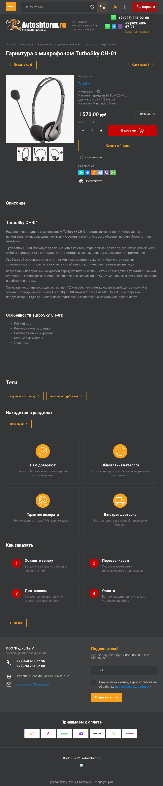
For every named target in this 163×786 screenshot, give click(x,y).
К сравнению (93, 157)
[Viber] (106, 172)
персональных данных (132, 686)
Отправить (103, 697)
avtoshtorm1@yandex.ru (33, 684)
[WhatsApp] (113, 172)
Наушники (27, 44)
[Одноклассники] (94, 172)
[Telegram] (100, 172)
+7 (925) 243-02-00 (133, 18)
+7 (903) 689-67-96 (136, 25)
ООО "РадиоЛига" (20, 648)
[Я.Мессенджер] (81, 172)
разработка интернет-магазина (71, 782)
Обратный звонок (137, 31)
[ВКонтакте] (87, 172)
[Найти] (92, 7)
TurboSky (84, 83)
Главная (11, 44)
